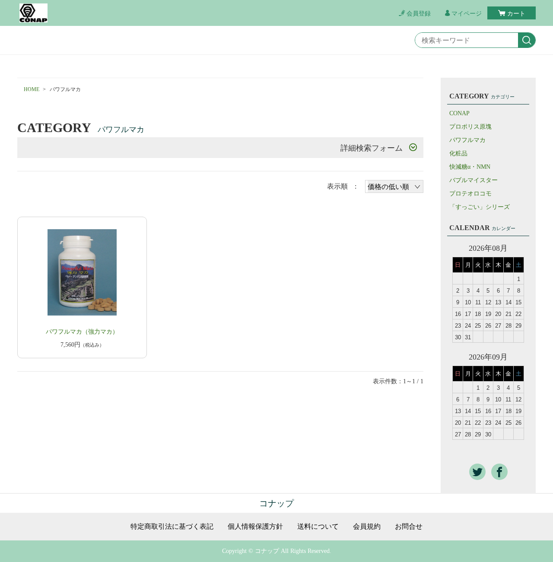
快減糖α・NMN (469, 167)
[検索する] (526, 40)
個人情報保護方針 (255, 526)
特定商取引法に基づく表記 (171, 526)
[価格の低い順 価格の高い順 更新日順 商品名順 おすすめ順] (394, 186)
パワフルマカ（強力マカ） (82, 331)
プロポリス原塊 (470, 126)
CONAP (459, 113)
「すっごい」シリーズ (479, 207)
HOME (31, 89)
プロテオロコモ (470, 193)
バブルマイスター (473, 180)
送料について (318, 526)
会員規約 (367, 526)
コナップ (276, 503)
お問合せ (409, 526)
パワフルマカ (467, 140)
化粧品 (458, 153)
